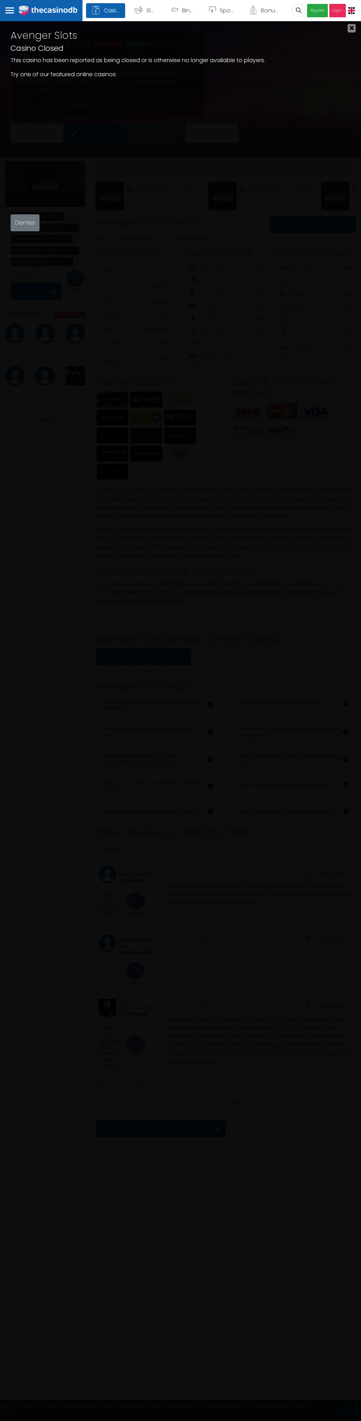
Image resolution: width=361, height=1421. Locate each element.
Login (337, 10)
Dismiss (25, 223)
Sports (228, 10)
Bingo (189, 10)
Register (317, 10)
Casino (113, 10)
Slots (152, 10)
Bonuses (272, 10)
